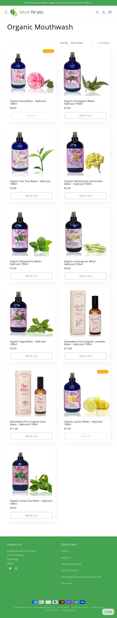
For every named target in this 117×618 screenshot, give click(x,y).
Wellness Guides (69, 570)
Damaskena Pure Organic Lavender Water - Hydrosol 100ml (84, 343)
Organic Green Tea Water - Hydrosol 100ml (31, 502)
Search (64, 551)
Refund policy (97, 607)
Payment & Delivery (71, 564)
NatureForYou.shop (29, 607)
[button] (6, 12)
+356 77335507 (15, 555)
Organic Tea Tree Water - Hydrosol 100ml (30, 182)
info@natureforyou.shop (21, 551)
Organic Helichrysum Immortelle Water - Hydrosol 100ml (83, 182)
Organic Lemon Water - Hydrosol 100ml (83, 423)
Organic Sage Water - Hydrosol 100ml (28, 343)
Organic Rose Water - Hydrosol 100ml (28, 102)
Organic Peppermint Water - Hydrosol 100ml (26, 263)
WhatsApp (13, 559)
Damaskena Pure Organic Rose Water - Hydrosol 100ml (28, 423)
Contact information (80, 607)
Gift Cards (66, 583)
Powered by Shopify (46, 607)
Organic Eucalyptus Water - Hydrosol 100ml (80, 102)
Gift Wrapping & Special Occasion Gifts (81, 577)
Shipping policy (68, 610)
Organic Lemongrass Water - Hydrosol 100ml (81, 263)
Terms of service (52, 610)
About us (66, 557)
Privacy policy (63, 607)
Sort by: (64, 42)
